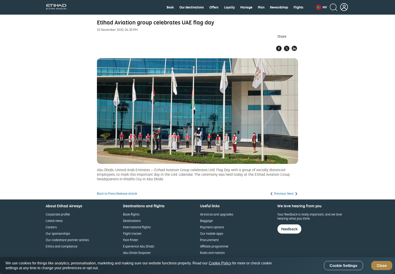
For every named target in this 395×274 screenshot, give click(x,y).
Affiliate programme (214, 246)
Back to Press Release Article (117, 194)
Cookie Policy (220, 263)
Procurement (209, 240)
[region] (197, 265)
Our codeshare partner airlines (67, 240)
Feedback (289, 228)
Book (170, 7)
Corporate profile (58, 214)
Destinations (132, 220)
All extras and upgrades (216, 214)
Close (382, 266)
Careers (51, 227)
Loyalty (229, 7)
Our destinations (191, 7)
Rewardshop (279, 7)
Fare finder (130, 240)
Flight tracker (132, 233)
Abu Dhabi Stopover (137, 252)
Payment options (212, 227)
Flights (298, 7)
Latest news (54, 220)
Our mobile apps (211, 233)
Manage (246, 7)
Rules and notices (212, 252)
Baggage (206, 220)
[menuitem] (170, 7)
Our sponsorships (58, 233)
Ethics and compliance (61, 246)
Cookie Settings (343, 266)
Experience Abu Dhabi (138, 246)
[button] (321, 7)
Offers (214, 7)
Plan (261, 7)
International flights (137, 227)
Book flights (131, 214)
